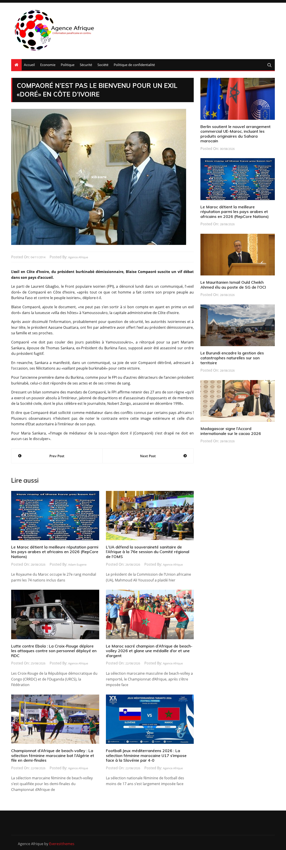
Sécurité (86, 64)
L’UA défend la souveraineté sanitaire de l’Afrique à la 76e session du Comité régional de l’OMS (147, 551)
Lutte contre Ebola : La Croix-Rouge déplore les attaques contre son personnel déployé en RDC (54, 650)
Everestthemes (61, 843)
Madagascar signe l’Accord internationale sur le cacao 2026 (230, 431)
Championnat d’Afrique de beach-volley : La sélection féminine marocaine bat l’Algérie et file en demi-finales (52, 755)
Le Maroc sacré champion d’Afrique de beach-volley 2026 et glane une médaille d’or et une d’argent (149, 650)
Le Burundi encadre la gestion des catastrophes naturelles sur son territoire (232, 357)
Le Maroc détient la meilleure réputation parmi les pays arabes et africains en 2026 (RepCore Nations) (54, 551)
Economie (47, 64)
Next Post (148, 456)
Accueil (29, 64)
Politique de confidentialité (134, 64)
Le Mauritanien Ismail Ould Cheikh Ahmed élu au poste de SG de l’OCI (233, 285)
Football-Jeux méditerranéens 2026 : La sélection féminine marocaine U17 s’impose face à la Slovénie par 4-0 (146, 755)
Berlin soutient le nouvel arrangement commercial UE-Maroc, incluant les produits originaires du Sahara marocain (235, 134)
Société (102, 64)
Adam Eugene (77, 565)
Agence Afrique (78, 257)
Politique (67, 64)
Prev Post (56, 456)
